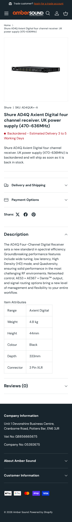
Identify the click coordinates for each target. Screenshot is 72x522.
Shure (7, 107)
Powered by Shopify (41, 512)
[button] (65, 13)
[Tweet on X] (18, 214)
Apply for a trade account (48, 3)
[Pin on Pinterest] (34, 214)
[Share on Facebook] (26, 214)
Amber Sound (21, 512)
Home (7, 25)
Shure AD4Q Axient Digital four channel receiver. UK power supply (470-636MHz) (33, 30)
